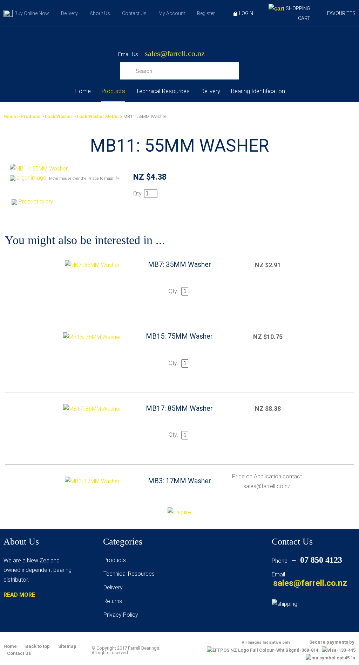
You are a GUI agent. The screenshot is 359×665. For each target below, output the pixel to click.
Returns (112, 601)
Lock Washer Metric (98, 116)
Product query (36, 201)
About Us (100, 13)
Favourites (341, 13)
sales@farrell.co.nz (175, 54)
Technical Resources (163, 91)
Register (206, 13)
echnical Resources (130, 573)
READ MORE (19, 594)
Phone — (307, 560)
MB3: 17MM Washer (179, 481)
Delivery (69, 13)
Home (82, 91)
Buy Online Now (31, 13)
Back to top (37, 646)
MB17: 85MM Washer (179, 408)
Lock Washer (58, 116)
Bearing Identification (258, 91)
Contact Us (134, 13)
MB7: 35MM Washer (179, 264)
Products (113, 91)
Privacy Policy (120, 614)
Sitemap (67, 646)
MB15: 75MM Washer (179, 336)
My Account (171, 13)
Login (246, 13)
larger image (30, 177)
